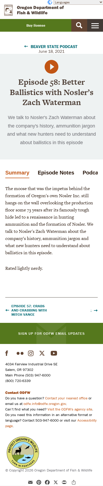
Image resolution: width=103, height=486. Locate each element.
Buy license (35, 25)
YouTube (54, 353)
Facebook (8, 353)
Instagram (31, 353)
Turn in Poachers (22, 452)
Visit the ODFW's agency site (70, 409)
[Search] (79, 25)
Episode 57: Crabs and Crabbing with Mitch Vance (29, 310)
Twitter (42, 353)
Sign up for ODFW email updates (51, 333)
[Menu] (95, 25)
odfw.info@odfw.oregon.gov (45, 403)
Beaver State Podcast (54, 46)
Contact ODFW (17, 392)
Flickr (20, 353)
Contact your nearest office (66, 398)
